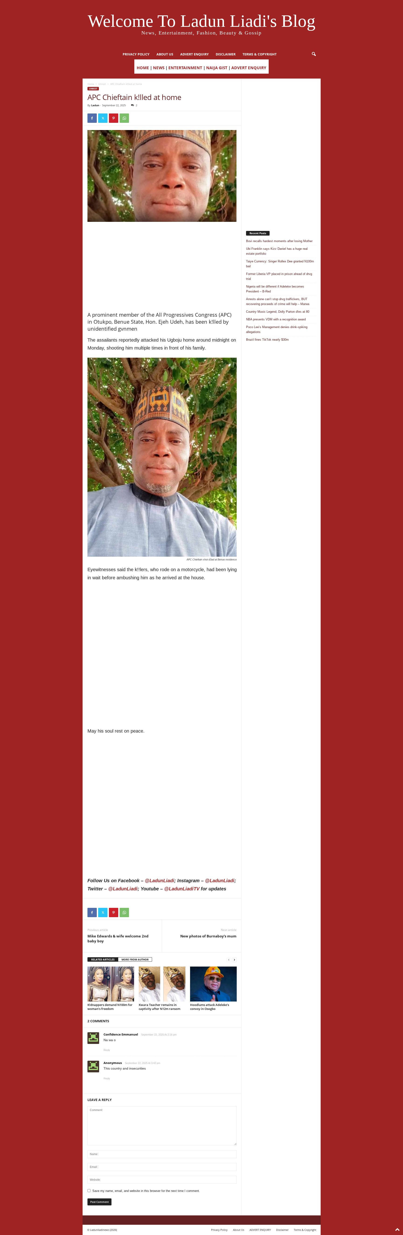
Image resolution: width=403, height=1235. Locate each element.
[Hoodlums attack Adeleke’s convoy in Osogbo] (213, 984)
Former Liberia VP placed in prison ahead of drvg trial (279, 276)
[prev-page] (228, 959)
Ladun (95, 105)
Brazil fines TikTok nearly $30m (267, 339)
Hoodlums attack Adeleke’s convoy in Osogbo (209, 1007)
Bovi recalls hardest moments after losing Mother (279, 241)
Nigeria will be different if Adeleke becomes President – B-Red (275, 289)
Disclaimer (226, 54)
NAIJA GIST (216, 67)
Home (90, 84)
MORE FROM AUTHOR (135, 959)
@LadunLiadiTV (181, 888)
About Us (164, 54)
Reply (107, 1050)
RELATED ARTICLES (103, 959)
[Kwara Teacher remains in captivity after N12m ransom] (162, 984)
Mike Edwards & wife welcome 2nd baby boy (118, 938)
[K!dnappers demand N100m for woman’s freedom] (110, 984)
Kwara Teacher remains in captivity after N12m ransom (159, 1007)
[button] (314, 54)
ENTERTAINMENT (185, 67)
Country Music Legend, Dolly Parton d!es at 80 (277, 311)
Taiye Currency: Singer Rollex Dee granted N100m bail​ (280, 264)
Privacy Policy (136, 54)
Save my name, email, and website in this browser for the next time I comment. (146, 1191)
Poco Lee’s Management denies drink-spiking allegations (276, 329)
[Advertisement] (162, 234)
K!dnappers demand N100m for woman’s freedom (109, 1007)
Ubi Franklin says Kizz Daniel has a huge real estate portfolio (277, 251)
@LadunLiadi (159, 880)
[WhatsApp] (124, 118)
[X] (103, 118)
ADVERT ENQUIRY (194, 54)
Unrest (102, 84)
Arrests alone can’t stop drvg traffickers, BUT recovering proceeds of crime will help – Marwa (277, 301)
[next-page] (234, 959)
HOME (143, 67)
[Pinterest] (113, 118)
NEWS (158, 67)
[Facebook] (92, 118)
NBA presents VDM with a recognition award (276, 319)
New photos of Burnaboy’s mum (208, 936)
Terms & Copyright (260, 54)
